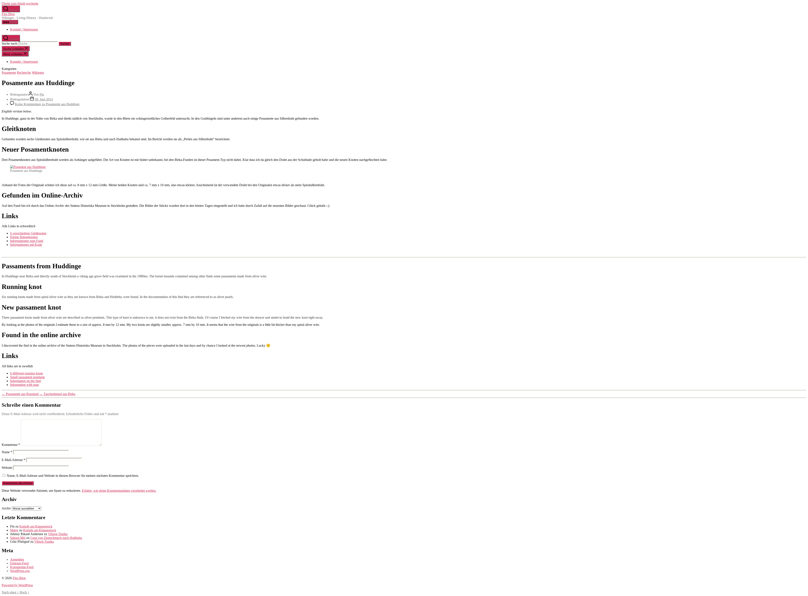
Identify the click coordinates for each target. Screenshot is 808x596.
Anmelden (17, 559)
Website (7, 467)
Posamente (9, 72)
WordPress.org (20, 571)
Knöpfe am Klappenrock (35, 526)
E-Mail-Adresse (13, 460)
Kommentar (11, 444)
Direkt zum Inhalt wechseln (20, 3)
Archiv (6, 508)
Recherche (24, 72)
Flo (42, 94)
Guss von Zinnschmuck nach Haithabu (56, 538)
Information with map (24, 384)
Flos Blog (8, 14)
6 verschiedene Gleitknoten (28, 233)
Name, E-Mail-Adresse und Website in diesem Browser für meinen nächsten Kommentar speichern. (73, 475)
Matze (14, 530)
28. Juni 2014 (44, 99)
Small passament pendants (27, 377)
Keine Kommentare (47, 104)
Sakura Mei (17, 538)
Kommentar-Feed (21, 567)
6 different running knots (26, 373)
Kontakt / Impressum (24, 29)
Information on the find (25, 381)
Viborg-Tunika (58, 534)
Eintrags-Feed (19, 563)
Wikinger (38, 72)
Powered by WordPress (17, 585)
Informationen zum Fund (26, 241)
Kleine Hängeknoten (24, 237)
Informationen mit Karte (26, 244)
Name (7, 452)
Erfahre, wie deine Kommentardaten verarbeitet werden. (119, 490)
